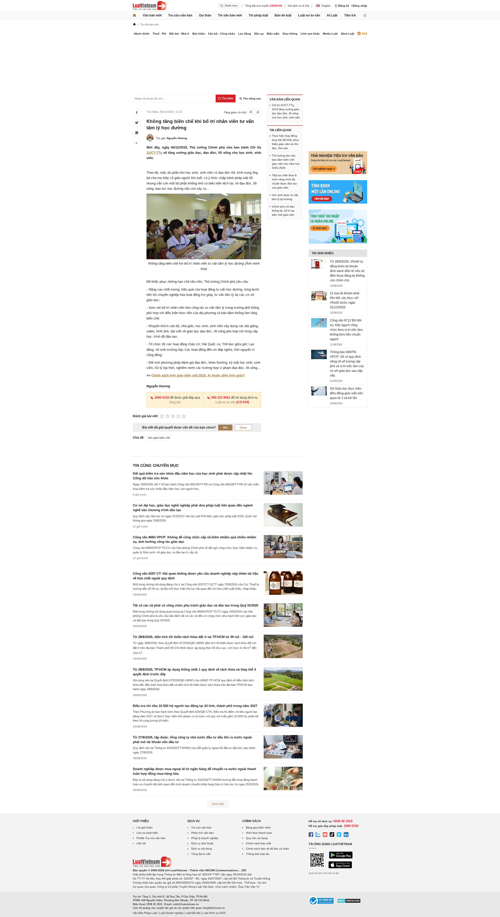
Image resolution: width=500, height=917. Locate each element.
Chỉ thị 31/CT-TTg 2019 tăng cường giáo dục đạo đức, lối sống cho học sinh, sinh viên (286, 111)
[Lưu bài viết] (137, 133)
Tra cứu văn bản (180, 15)
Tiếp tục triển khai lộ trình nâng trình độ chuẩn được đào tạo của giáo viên (284, 181)
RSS (364, 33)
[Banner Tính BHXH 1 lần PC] (338, 202)
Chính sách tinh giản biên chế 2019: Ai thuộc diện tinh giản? (198, 375)
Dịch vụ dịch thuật (202, 843)
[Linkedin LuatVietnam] (346, 835)
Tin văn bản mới (230, 15)
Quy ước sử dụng (257, 838)
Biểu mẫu (273, 33)
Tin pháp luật (258, 15)
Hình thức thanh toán (259, 832)
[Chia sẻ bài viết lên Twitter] (137, 123)
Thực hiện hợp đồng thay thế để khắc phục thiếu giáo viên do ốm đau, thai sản (285, 142)
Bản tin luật (283, 15)
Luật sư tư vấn (309, 15)
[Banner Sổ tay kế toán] (338, 242)
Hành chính (141, 33)
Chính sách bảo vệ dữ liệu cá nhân (267, 848)
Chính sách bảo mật (258, 843)
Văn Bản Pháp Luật (145, 912)
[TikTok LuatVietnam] (332, 835)
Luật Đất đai (192, 912)
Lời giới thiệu (145, 827)
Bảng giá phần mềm (258, 827)
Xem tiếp (218, 804)
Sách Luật (347, 33)
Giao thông (289, 33)
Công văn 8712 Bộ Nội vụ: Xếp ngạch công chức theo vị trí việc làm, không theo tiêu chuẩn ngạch (346, 330)
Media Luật (330, 33)
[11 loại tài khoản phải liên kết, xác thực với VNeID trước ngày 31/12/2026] (319, 295)
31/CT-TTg (154, 153)
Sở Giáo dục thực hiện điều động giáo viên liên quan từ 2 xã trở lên (346, 393)
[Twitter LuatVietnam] (339, 835)
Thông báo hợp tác (258, 853)
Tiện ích (350, 15)
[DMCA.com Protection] (349, 902)
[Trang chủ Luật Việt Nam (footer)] (152, 866)
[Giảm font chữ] (251, 112)
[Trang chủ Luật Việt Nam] (149, 5)
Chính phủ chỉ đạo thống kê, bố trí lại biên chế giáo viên (283, 210)
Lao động (244, 33)
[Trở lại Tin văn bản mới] (137, 143)
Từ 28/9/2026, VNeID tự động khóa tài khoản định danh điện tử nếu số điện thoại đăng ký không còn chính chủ (347, 271)
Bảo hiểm (198, 33)
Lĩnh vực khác (310, 33)
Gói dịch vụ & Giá (298, 5)
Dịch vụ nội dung (201, 848)
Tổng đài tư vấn (201, 853)
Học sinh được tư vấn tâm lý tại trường (285, 197)
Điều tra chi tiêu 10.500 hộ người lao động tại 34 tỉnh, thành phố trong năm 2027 (195, 706)
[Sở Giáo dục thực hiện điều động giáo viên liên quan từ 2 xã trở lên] (319, 391)
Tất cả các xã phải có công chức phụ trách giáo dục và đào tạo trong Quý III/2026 (195, 605)
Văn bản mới (152, 15)
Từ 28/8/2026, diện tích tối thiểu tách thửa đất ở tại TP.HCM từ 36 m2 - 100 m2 (193, 637)
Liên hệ (141, 843)
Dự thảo (205, 15)
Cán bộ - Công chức (221, 33)
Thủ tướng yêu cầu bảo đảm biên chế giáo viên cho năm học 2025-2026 (286, 161)
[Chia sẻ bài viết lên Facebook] (137, 112)
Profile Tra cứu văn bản (151, 838)
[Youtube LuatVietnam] (325, 835)
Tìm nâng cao (251, 98)
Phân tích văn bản (202, 832)
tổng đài (175, 402)
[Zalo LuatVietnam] (318, 835)
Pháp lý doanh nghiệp (204, 838)
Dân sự (259, 33)
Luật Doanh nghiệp (171, 912)
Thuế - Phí (159, 33)
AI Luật (332, 15)
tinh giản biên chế (159, 437)
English (325, 5)
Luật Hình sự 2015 (214, 912)
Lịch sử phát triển (147, 832)
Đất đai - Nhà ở (179, 33)
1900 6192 (161, 397)
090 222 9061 (220, 397)
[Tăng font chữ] (258, 112)
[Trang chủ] (134, 15)
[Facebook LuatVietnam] (311, 835)
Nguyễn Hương (177, 138)
